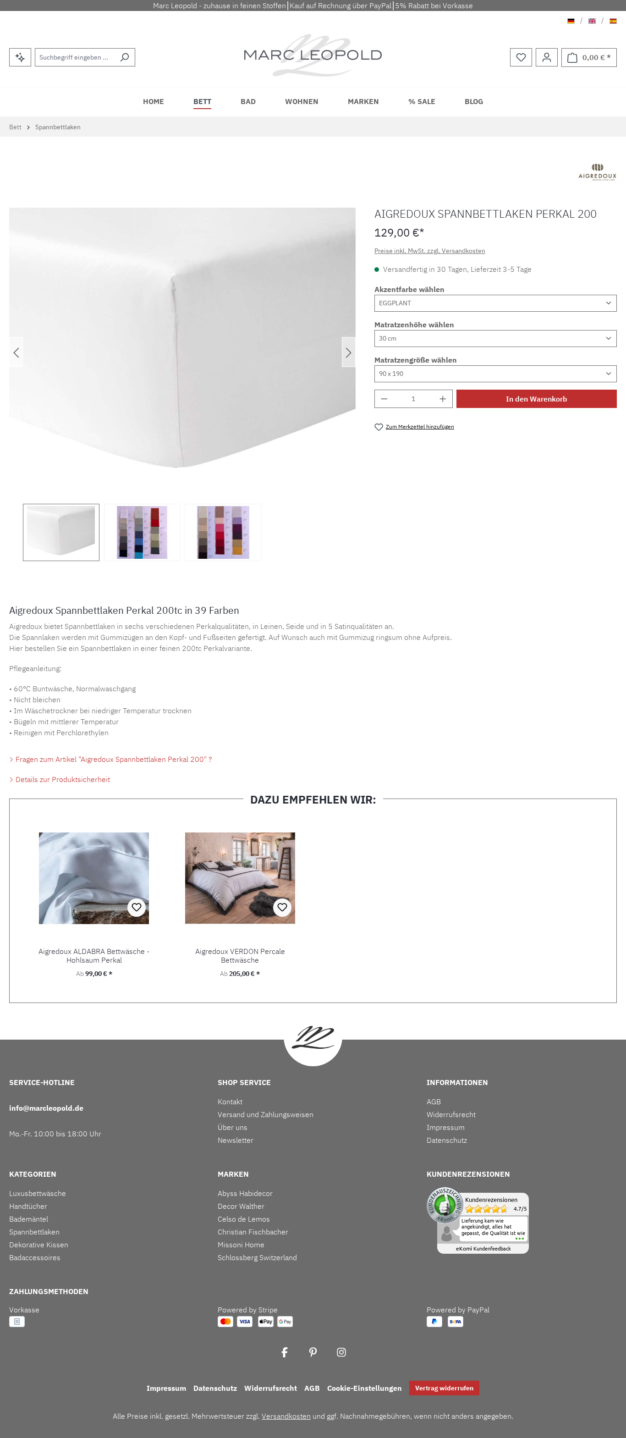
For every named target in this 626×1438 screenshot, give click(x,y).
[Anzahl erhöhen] (443, 399)
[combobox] (74, 57)
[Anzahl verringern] (384, 399)
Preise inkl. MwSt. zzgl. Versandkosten (429, 251)
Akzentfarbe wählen (409, 289)
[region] (182, 384)
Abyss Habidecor (245, 1193)
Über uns (232, 1127)
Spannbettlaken (34, 1231)
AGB (434, 1101)
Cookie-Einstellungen (364, 1388)
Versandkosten (286, 1416)
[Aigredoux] (597, 173)
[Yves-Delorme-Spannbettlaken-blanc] (182, 352)
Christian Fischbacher (253, 1231)
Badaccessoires (34, 1257)
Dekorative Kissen (38, 1244)
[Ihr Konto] (547, 57)
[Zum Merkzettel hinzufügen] (136, 907)
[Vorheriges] (16, 352)
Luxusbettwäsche (37, 1193)
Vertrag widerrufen (444, 1388)
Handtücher (28, 1206)
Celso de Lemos (244, 1218)
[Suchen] (124, 57)
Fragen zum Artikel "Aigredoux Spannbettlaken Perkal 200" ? (113, 759)
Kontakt (230, 1101)
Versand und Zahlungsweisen (265, 1114)
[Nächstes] (349, 352)
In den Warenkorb (536, 398)
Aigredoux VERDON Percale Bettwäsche (240, 955)
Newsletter (235, 1140)
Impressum (446, 1127)
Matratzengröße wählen (415, 359)
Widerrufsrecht (451, 1114)
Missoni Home (241, 1244)
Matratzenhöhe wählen (414, 324)
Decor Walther (241, 1206)
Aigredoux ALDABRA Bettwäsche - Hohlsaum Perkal (93, 955)
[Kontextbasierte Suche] (20, 57)
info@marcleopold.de (46, 1108)
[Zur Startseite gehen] (313, 55)
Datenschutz (447, 1140)
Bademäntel (28, 1218)
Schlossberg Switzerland (257, 1257)
